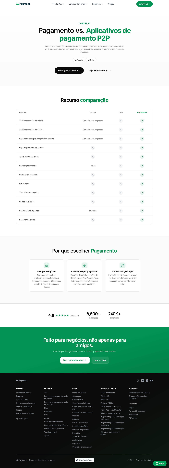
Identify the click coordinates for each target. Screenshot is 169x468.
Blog (46, 408)
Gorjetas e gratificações (82, 447)
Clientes (75, 419)
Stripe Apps (133, 414)
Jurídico (131, 460)
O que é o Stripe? (79, 393)
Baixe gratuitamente (68, 70)
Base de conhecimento (53, 422)
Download (143, 4)
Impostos (76, 443)
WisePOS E (105, 399)
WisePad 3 (105, 396)
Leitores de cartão (77, 4)
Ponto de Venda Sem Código (56, 425)
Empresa (19, 396)
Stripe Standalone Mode (110, 413)
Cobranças (76, 396)
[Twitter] (138, 380)
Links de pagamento (80, 430)
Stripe (131, 407)
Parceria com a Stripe (25, 413)
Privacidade (141, 460)
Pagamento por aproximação (112, 429)
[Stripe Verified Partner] (84, 460)
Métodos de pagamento (54, 429)
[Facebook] (147, 380)
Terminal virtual (50, 432)
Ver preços (100, 360)
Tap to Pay (57, 4)
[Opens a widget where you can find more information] (160, 464)
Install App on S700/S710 (111, 410)
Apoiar (46, 435)
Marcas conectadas (24, 406)
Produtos (76, 433)
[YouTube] (151, 380)
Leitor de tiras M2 (108, 393)
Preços (111, 4)
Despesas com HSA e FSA (139, 393)
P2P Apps (133, 418)
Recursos (96, 4)
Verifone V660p (107, 403)
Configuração (77, 399)
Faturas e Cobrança (80, 423)
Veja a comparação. (99, 70)
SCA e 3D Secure (79, 436)
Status (150, 460)
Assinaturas (77, 440)
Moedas (75, 416)
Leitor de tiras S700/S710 (111, 406)
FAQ (46, 415)
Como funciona (22, 399)
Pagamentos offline (80, 426)
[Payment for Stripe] (23, 4)
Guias (46, 418)
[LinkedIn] (142, 380)
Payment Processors (137, 411)
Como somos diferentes (25, 403)
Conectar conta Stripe (81, 403)
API (45, 393)
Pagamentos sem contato (82, 412)
